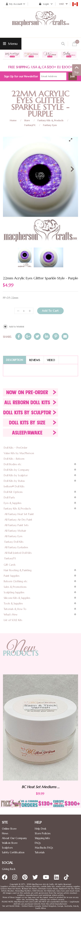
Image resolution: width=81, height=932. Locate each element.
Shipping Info (42, 838)
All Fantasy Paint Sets (17, 525)
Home (13, 120)
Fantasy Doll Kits (14, 542)
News (5, 833)
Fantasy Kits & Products (51, 120)
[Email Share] (65, 336)
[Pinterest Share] (55, 336)
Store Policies (43, 833)
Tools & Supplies (13, 603)
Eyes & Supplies (12, 503)
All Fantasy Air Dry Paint (18, 519)
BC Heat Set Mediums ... (56, 787)
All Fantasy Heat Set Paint (19, 514)
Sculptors (7, 847)
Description (14, 360)
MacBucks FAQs (44, 847)
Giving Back (8, 869)
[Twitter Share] (37, 336)
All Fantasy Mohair (15, 530)
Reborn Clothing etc (16, 581)
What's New (10, 614)
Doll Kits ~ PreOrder (15, 447)
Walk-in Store (9, 843)
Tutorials (40, 852)
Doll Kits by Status (14, 481)
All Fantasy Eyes (13, 536)
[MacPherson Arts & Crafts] (40, 23)
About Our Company (14, 838)
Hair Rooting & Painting (17, 570)
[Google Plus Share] (28, 336)
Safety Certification (13, 852)
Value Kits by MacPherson (19, 453)
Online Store (9, 828)
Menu (12, 43)
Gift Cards (10, 564)
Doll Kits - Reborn (14, 458)
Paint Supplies (11, 576)
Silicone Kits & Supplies (17, 598)
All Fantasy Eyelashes (16, 547)
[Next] (71, 169)
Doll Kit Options (13, 492)
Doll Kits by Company (16, 470)
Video (51, 360)
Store (27, 120)
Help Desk (40, 828)
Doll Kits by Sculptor (16, 475)
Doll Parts (9, 497)
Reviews (34, 360)
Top (76, 72)
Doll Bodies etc (12, 464)
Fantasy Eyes (50, 125)
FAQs (38, 843)
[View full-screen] (72, 139)
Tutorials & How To (15, 609)
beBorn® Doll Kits (14, 486)
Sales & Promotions (15, 587)
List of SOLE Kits (13, 620)
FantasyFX (29, 125)
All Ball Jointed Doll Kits (18, 553)
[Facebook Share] (18, 336)
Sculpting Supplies (14, 592)
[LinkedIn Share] (46, 336)
